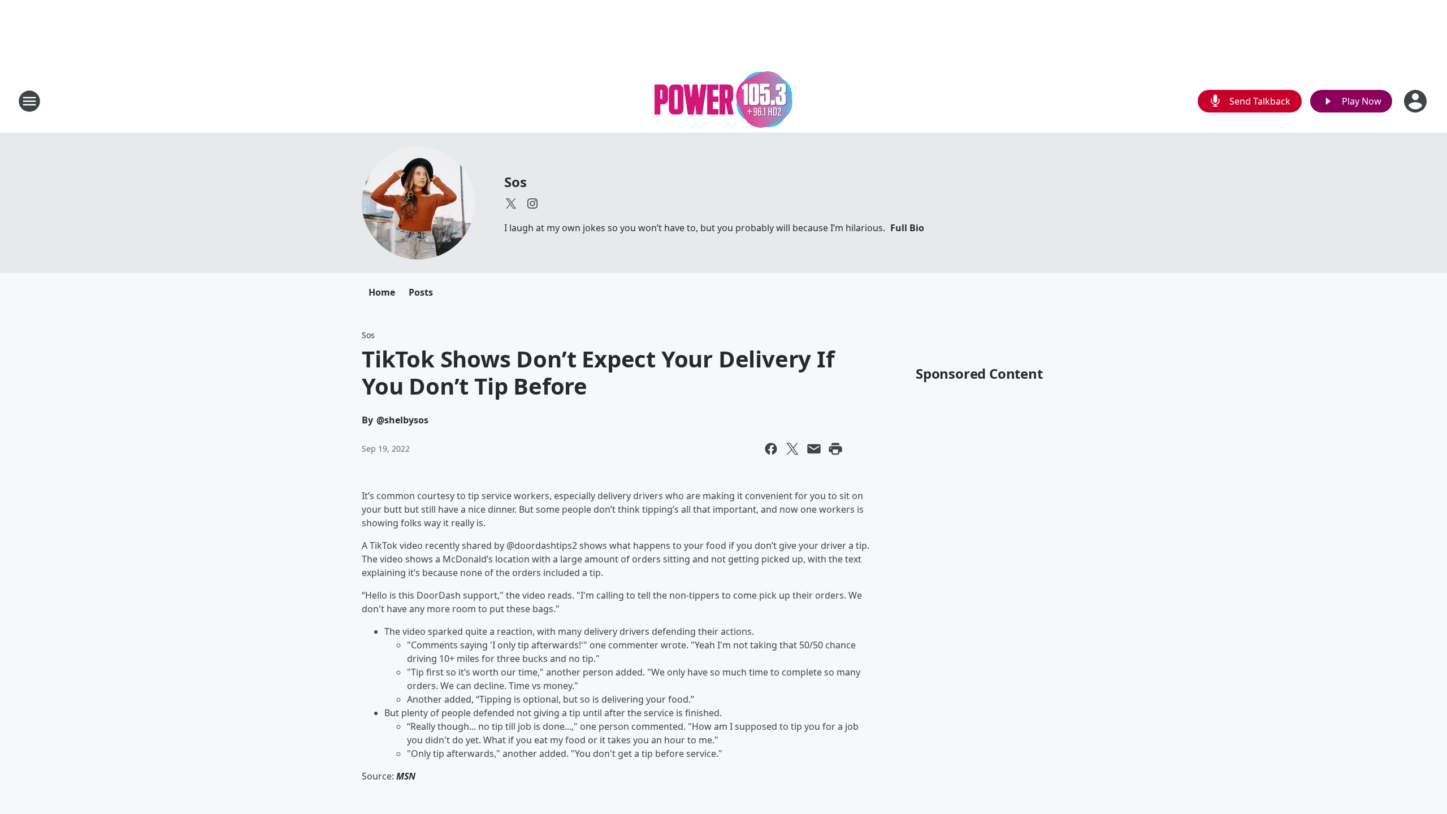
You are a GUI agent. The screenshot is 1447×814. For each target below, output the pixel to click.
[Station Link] (723, 101)
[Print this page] (835, 449)
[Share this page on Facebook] (771, 449)
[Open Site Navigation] (29, 101)
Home (382, 292)
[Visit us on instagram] (532, 203)
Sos (515, 181)
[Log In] (1416, 101)
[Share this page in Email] (814, 449)
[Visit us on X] (511, 203)
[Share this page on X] (792, 449)
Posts (421, 292)
